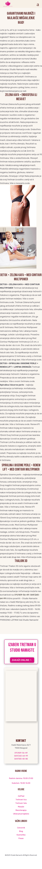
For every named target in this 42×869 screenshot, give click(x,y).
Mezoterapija (21, 810)
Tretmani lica (21, 800)
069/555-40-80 (21, 759)
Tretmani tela (21, 803)
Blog (21, 831)
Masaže (21, 807)
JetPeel (21, 796)
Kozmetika (21, 835)
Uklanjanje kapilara (21, 814)
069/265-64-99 (21, 756)
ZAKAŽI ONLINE (20, 660)
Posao (21, 838)
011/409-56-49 (21, 595)
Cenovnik (21, 828)
